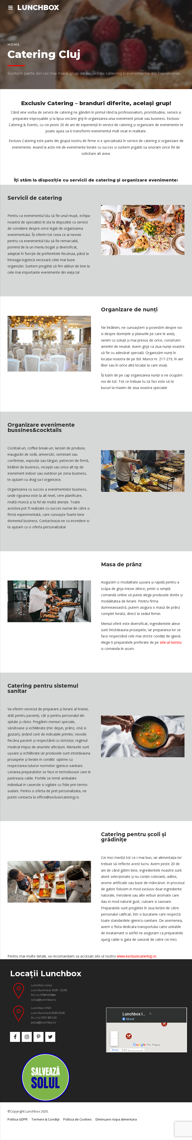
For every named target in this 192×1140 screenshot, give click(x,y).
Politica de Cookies (77, 1119)
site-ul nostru (171, 642)
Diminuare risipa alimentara (116, 1119)
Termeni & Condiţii (45, 1119)
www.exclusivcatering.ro (136, 956)
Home (14, 44)
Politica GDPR (18, 1119)
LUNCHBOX (38, 7)
